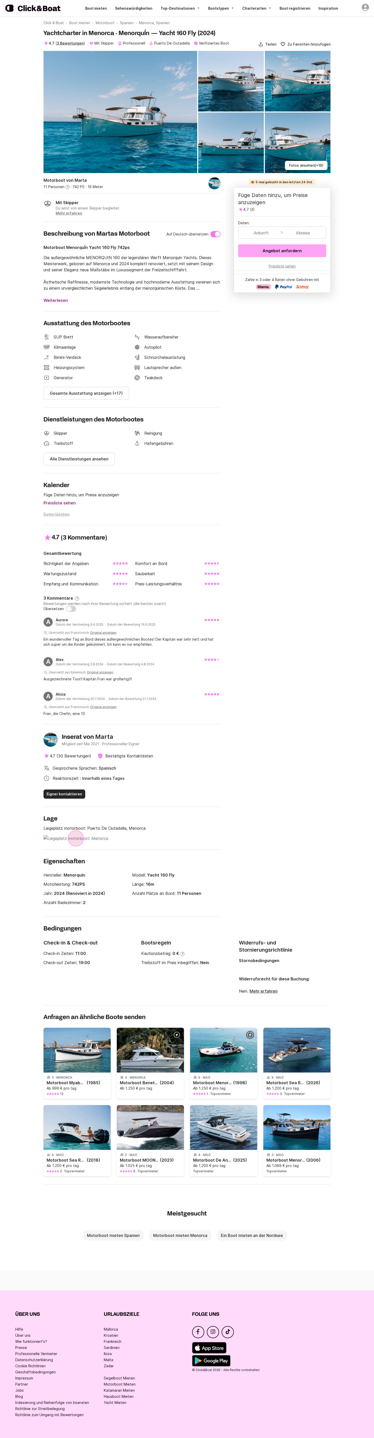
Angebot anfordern (282, 250)
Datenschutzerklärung (34, 1360)
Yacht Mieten (115, 1402)
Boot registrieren (295, 8)
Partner (21, 1384)
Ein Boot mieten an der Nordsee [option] (252, 1235)
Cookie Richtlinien (30, 1366)
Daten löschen (56, 514)
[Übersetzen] (71, 609)
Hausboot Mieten (119, 1396)
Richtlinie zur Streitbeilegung (40, 1408)
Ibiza (108, 1353)
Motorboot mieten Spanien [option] (113, 1235)
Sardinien (112, 1347)
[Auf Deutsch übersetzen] (215, 234)
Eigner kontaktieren (64, 794)
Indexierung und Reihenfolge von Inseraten (52, 1402)
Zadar (109, 1366)
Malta (108, 1360)
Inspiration (328, 8)
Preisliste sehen (60, 502)
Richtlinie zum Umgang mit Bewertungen (49, 1415)
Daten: (244, 223)
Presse (21, 1347)
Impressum (24, 1378)
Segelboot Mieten (119, 1378)
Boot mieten (96, 8)
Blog (19, 1396)
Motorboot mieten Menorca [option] (180, 1235)
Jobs (19, 1390)
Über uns (23, 1335)
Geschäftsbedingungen (35, 1372)
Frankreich (112, 1341)
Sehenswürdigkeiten (133, 8)
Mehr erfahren (264, 991)
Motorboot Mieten (120, 1384)
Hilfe (19, 1329)
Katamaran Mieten (119, 1390)
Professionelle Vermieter (36, 1353)
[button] (267, 44)
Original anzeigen (103, 633)
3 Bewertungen (70, 43)
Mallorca (111, 1329)
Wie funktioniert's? (31, 1341)
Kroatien (111, 1335)
